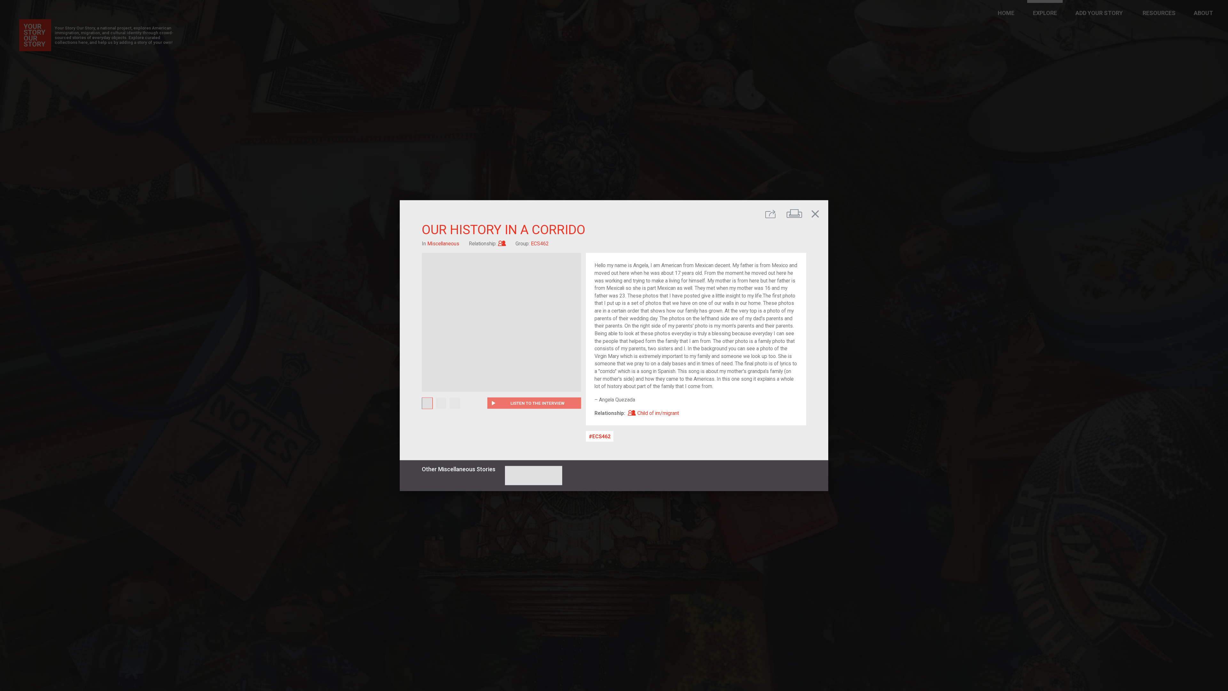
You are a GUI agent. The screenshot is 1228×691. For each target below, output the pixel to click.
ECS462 (601, 436)
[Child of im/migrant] (502, 243)
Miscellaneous (443, 243)
